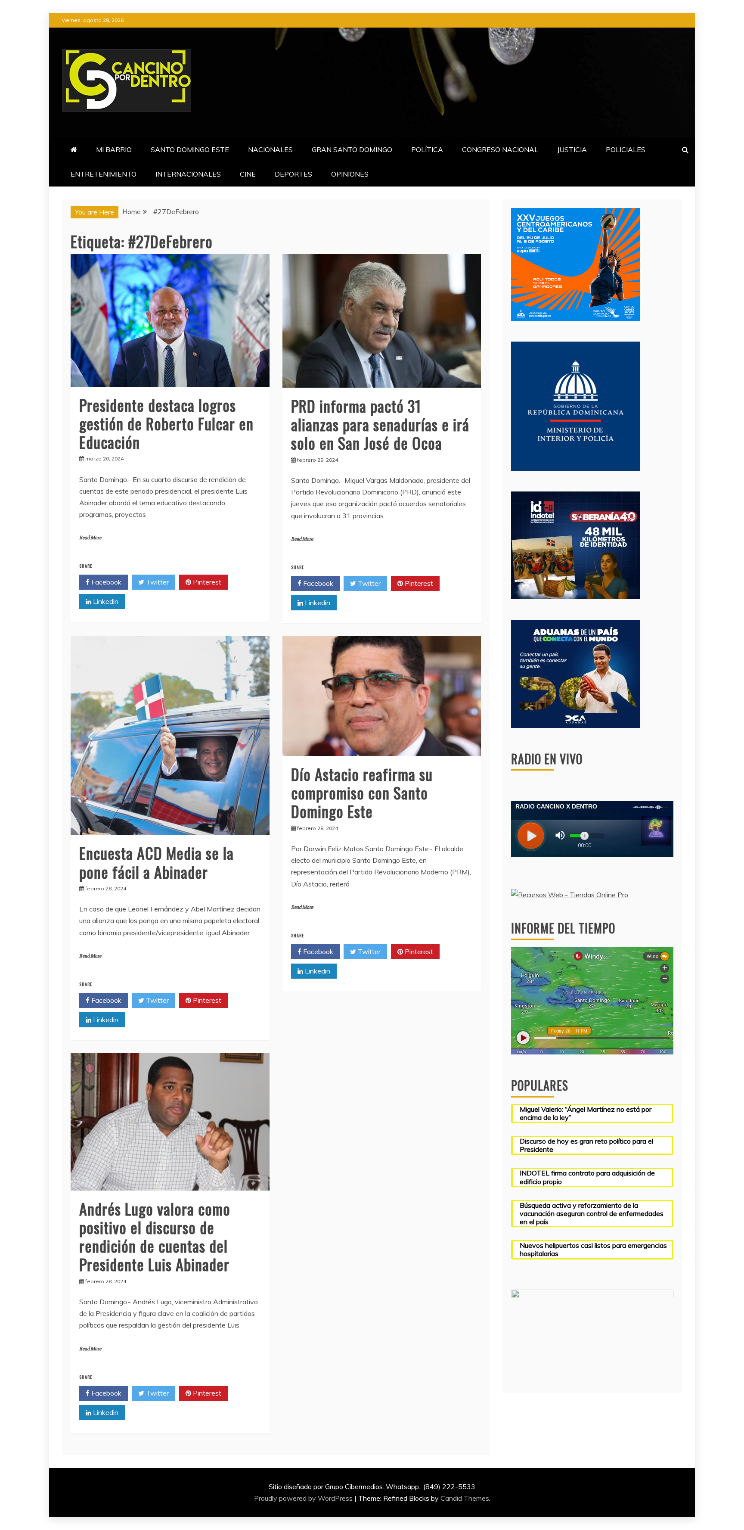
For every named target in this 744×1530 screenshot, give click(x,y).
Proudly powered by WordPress (304, 1498)
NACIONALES (270, 149)
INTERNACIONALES (188, 174)
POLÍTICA (427, 149)
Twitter (156, 582)
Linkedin (104, 601)
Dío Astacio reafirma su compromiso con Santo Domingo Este (362, 792)
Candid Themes (464, 1498)
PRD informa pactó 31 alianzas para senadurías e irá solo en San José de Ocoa (380, 424)
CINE (248, 174)
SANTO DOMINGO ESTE (190, 149)
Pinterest (206, 582)
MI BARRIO (114, 149)
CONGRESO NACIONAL (500, 149)
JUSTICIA (572, 149)
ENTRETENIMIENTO (103, 174)
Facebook (105, 582)
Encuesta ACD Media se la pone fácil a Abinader (156, 862)
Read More (90, 538)
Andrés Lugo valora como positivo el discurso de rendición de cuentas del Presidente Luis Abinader (154, 1236)
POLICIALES (625, 149)
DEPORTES (293, 174)
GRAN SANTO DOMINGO (352, 149)
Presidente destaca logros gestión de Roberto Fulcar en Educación (166, 423)
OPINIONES (350, 174)
